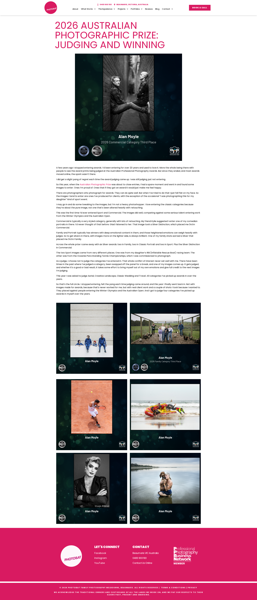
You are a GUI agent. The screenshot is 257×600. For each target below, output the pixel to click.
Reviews (149, 9)
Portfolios (135, 9)
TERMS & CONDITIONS (173, 587)
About (75, 9)
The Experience (105, 9)
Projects (121, 9)
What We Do (87, 9)
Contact (166, 9)
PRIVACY (193, 587)
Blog (157, 9)
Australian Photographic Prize (95, 184)
